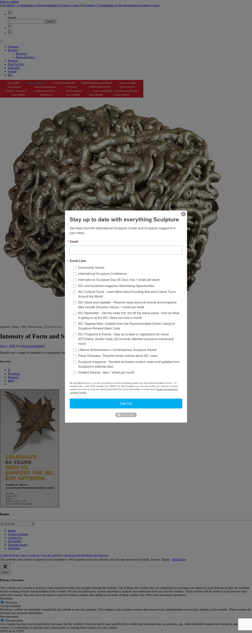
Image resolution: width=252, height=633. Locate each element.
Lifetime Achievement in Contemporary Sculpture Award (117, 349)
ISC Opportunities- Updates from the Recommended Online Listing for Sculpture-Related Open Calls (126, 325)
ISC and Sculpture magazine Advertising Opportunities (116, 285)
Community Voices (91, 267)
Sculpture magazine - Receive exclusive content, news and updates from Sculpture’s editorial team (128, 364)
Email (74, 241)
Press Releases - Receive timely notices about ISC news (118, 356)
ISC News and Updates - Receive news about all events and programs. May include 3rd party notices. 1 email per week (127, 304)
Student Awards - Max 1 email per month (106, 372)
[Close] (183, 214)
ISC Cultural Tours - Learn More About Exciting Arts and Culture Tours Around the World (127, 294)
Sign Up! (126, 403)
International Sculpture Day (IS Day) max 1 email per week (119, 279)
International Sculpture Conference (102, 273)
